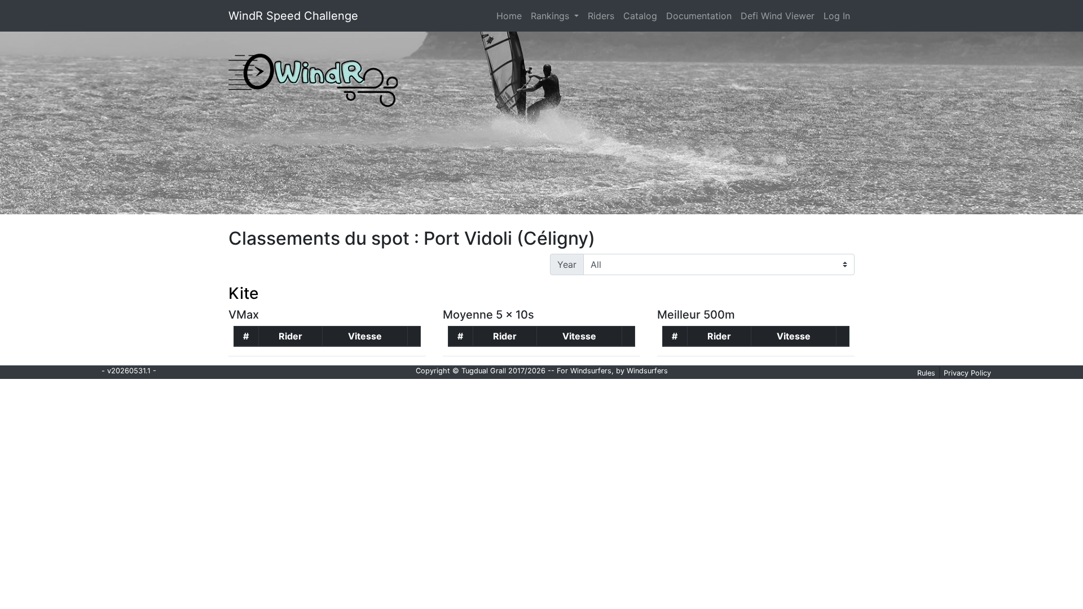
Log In (837, 15)
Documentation (699, 15)
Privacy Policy (967, 373)
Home (511, 15)
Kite (243, 293)
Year (566, 264)
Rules (926, 373)
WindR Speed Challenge (293, 16)
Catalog (640, 15)
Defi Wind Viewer (778, 15)
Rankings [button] (551, 15)
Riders (601, 15)
